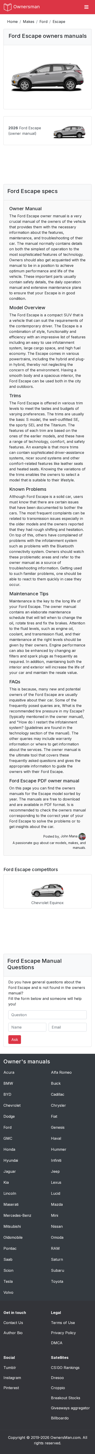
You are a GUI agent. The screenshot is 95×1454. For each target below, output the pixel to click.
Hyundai (10, 1160)
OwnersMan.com (65, 1437)
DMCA (56, 1343)
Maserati (10, 1204)
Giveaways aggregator (70, 1408)
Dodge (9, 1116)
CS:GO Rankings (65, 1367)
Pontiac (10, 1248)
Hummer (58, 1149)
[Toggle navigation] (86, 7)
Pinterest (11, 1387)
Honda (9, 1149)
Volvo (8, 1292)
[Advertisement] (47, 168)
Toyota (57, 1281)
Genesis (58, 1127)
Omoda (57, 1237)
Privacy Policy (63, 1332)
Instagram (12, 1377)
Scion (8, 1270)
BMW (8, 1083)
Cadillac (57, 1094)
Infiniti (56, 1160)
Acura (8, 1072)
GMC (7, 1138)
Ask (14, 1039)
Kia (6, 1182)
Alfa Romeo (61, 1072)
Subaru (57, 1270)
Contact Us (13, 1322)
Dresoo (57, 1377)
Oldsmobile (13, 1237)
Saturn (57, 1259)
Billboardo (60, 1418)
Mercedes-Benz (17, 1215)
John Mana (69, 836)
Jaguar (9, 1171)
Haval (56, 1138)
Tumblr (9, 1367)
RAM (55, 1248)
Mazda (57, 1204)
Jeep (55, 1171)
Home (12, 21)
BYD (7, 1094)
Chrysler (58, 1105)
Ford (43, 21)
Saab (7, 1259)
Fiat (54, 1116)
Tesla (8, 1281)
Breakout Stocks (65, 1398)
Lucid (55, 1193)
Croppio (58, 1387)
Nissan (57, 1226)
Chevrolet (12, 1105)
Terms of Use (63, 1322)
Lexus (56, 1182)
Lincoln (9, 1193)
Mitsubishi (12, 1226)
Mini (54, 1215)
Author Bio (13, 1332)
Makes (28, 21)
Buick (56, 1083)
